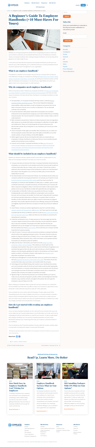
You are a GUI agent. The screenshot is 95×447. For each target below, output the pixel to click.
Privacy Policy (37, 441)
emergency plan (49, 253)
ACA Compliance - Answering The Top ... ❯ (50, 345)
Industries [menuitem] (42, 433)
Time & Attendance (68, 71)
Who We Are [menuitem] (52, 3)
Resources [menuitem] (44, 3)
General (65, 57)
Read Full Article (13, 409)
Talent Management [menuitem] (29, 428)
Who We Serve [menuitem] (35, 3)
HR (11, 10)
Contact (78, 5)
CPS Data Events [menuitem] (40, 7)
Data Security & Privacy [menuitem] (77, 433)
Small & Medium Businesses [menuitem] (47, 428)
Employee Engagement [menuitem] (30, 436)
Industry (65, 61)
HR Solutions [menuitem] (28, 432)
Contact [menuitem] (75, 426)
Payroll (65, 66)
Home (8, 10)
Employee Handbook (23, 341)
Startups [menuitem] (42, 426)
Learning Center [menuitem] (60, 428)
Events (65, 54)
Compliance (15, 341)
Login (83, 5)
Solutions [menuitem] (26, 3)
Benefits (65, 49)
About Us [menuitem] (76, 428)
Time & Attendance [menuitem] (29, 434)
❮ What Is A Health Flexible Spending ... (16, 345)
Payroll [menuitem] (26, 426)
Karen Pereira (12, 27)
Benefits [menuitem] (27, 430)
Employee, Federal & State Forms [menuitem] (63, 431)
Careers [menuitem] (75, 430)
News (64, 64)
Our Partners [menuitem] (43, 435)
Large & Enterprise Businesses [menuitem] (45, 431)
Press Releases (68, 69)
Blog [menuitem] (57, 426)
